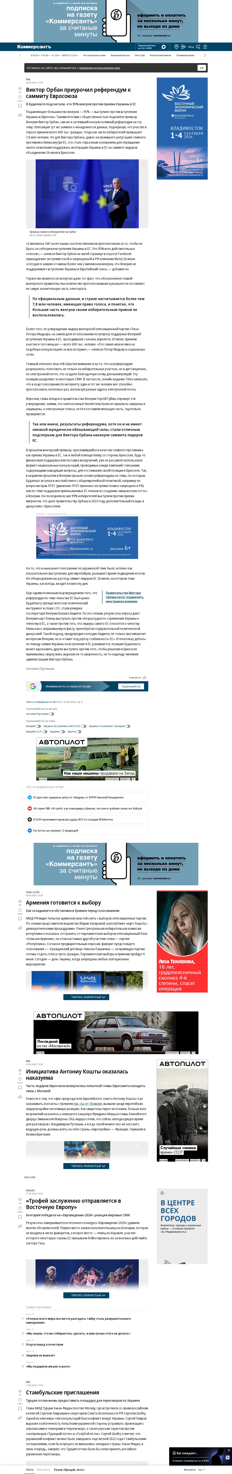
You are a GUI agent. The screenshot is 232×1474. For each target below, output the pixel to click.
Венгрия (30, 726)
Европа (72, 731)
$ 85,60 (34, 55)
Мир (28, 78)
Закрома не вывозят (40, 1398)
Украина (54, 731)
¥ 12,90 (55, 55)
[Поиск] (198, 46)
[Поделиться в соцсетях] (20, 115)
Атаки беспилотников (160, 55)
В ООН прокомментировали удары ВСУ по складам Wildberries (73, 819)
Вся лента (190, 1469)
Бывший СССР (34, 731)
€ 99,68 (44, 55)
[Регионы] (176, 46)
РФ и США (140, 55)
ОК (201, 68)
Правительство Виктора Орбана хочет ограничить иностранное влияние (125, 597)
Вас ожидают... (187, 1453)
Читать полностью (86, 997)
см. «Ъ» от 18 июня (88, 1104)
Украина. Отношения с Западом (106, 726)
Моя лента (43, 1469)
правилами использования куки (99, 68)
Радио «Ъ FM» (33, 891)
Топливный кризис (185, 55)
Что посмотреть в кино (94, 55)
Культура (30, 1232)
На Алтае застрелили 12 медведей (55, 830)
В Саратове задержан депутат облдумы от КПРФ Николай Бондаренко (78, 797)
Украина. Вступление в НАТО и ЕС (62, 726)
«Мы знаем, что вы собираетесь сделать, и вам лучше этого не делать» (78, 1376)
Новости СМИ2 (29, 1177)
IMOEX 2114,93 (69, 55)
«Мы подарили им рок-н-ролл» (48, 1409)
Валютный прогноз (120, 55)
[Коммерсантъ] (34, 46)
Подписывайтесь (131, 686)
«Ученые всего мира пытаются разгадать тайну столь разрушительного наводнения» (78, 1363)
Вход (191, 46)
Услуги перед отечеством (44, 1387)
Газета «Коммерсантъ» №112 (43, 701)
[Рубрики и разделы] (205, 46)
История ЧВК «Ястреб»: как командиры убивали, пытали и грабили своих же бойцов (87, 808)
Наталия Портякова (37, 713)
